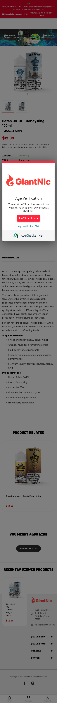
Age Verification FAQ (28, 226)
